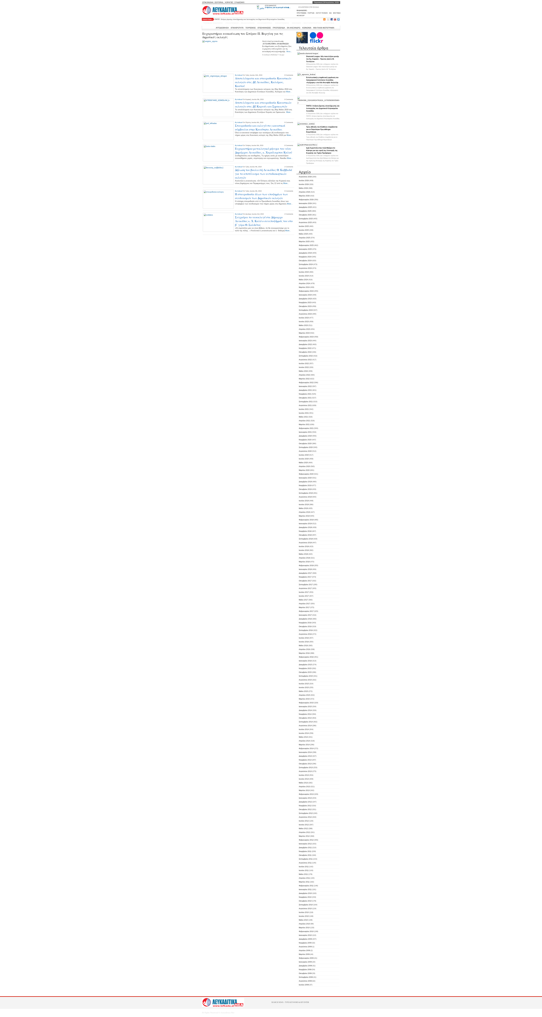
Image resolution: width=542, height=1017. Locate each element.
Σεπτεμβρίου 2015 (306, 676)
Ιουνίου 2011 (304, 870)
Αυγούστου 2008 (305, 981)
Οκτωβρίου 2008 (305, 973)
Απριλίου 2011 (304, 878)
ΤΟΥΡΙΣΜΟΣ (250, 27)
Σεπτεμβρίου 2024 (306, 264)
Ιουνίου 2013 (304, 779)
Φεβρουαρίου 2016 (306, 657)
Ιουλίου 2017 (304, 592)
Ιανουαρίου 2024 (305, 295)
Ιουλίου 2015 (304, 684)
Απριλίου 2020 (304, 466)
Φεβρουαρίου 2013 (306, 794)
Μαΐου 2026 (303, 188)
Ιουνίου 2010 (304, 916)
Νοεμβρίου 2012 (305, 806)
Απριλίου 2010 (304, 924)
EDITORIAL (219, 2)
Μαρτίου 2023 (304, 333)
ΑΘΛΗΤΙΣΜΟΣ (282, 23)
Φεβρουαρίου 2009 (306, 958)
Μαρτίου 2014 (304, 745)
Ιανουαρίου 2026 (305, 203)
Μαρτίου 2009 (304, 954)
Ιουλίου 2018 (304, 546)
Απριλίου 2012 (304, 832)
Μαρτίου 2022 (304, 379)
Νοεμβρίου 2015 (305, 668)
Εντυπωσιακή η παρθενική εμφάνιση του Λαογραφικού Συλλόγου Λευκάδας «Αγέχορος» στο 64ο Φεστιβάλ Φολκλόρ (322, 80)
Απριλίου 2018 (304, 558)
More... (289, 51)
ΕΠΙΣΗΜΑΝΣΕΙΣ (270, 5)
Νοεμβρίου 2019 (305, 485)
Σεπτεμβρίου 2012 (306, 813)
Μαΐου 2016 (303, 646)
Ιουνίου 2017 (304, 596)
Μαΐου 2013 (303, 783)
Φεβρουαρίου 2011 (306, 886)
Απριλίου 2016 (304, 649)
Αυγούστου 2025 (305, 222)
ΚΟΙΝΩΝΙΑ (306, 27)
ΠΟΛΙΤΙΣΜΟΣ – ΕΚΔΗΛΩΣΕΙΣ (240, 23)
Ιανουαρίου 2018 (305, 569)
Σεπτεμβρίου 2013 (306, 768)
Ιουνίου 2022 (304, 367)
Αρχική (211, 27)
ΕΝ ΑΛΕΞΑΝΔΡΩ (293, 27)
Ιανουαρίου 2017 (305, 615)
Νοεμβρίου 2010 (305, 897)
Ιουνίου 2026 (304, 184)
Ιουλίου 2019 (304, 501)
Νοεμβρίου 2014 (305, 714)
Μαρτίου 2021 (304, 424)
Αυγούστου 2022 (305, 360)
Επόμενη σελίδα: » (279, 238)
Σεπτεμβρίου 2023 (306, 310)
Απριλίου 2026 (304, 192)
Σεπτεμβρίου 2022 (306, 356)
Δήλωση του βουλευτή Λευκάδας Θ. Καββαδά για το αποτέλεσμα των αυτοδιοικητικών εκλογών (263, 173)
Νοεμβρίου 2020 (305, 440)
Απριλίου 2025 (304, 238)
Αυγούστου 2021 (305, 405)
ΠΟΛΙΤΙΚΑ (329, 23)
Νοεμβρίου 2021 (305, 394)
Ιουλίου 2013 (304, 775)
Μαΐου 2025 (303, 234)
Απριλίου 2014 (304, 741)
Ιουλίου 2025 (304, 226)
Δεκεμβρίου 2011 (305, 848)
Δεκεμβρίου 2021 (305, 390)
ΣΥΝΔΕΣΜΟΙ (239, 2)
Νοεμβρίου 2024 (305, 257)
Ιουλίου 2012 (304, 821)
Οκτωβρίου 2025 (305, 215)
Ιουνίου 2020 (304, 459)
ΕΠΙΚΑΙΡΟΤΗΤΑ (237, 27)
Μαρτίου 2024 (304, 287)
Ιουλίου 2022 (304, 364)
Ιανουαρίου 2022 (305, 386)
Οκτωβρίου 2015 (305, 672)
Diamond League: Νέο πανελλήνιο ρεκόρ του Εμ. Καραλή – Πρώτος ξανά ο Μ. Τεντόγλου (322, 59)
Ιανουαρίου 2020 (305, 478)
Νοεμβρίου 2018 (305, 531)
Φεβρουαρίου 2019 (306, 520)
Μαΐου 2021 (303, 417)
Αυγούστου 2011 (305, 863)
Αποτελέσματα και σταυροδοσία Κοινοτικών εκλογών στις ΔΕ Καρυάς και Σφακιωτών (263, 104)
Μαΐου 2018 (303, 554)
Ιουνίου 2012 (304, 825)
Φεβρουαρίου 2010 (306, 931)
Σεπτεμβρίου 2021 (306, 402)
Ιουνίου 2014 (304, 733)
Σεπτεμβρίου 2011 (306, 859)
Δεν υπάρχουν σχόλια (322, 66)
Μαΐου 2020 (303, 463)
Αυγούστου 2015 (305, 680)
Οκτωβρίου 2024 (305, 261)
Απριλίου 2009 (304, 950)
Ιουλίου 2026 (304, 181)
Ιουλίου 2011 (304, 867)
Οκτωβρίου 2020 (305, 444)
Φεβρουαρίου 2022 (306, 383)
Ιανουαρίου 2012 (305, 844)
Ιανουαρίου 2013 (305, 798)
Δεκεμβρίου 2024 (305, 253)
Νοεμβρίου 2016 (305, 623)
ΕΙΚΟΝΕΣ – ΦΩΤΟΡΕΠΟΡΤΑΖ (306, 23)
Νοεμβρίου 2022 (305, 348)
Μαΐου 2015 (303, 691)
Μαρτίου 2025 (304, 242)
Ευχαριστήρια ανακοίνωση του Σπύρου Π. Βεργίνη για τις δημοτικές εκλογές (242, 35)
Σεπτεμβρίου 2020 (306, 447)
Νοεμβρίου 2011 (305, 851)
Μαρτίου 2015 (304, 699)
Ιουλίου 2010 (304, 912)
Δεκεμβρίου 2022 (305, 344)
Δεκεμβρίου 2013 (305, 756)
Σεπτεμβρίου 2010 (306, 905)
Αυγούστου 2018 (305, 543)
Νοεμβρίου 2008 (305, 970)
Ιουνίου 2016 (304, 642)
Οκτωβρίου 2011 (305, 855)
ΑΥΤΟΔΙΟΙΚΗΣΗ (222, 27)
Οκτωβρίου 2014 (305, 718)
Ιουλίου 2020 (304, 455)
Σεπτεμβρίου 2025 (306, 219)
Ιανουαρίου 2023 (305, 341)
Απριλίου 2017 (304, 604)
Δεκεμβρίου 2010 (305, 893)
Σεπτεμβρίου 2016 (306, 630)
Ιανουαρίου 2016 (305, 661)
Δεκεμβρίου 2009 (305, 939)
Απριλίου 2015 (304, 695)
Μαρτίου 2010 (304, 928)
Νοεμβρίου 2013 (305, 760)
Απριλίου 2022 (304, 375)
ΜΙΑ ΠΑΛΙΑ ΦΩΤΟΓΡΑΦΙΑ (323, 27)
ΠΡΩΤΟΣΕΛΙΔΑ (279, 27)
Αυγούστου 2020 (305, 451)
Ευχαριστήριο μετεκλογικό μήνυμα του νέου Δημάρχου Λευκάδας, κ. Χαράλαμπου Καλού (263, 150)
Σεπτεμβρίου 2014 (306, 722)
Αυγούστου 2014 (305, 726)
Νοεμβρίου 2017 (305, 577)
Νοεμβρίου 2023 (305, 303)
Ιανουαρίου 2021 (305, 432)
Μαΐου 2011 (303, 874)
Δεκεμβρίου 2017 (305, 573)
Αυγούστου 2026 (305, 177)
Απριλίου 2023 (304, 329)
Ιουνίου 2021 (304, 413)
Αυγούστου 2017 (305, 588)
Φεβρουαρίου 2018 (306, 566)
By (236, 75)
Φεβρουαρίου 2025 (306, 245)
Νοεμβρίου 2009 (305, 943)
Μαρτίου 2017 (304, 607)
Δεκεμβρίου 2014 (305, 710)
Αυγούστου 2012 (305, 817)
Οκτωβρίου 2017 (305, 581)
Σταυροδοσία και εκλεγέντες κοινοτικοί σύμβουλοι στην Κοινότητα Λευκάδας (260, 127)
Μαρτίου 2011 (304, 882)
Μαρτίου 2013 (304, 790)
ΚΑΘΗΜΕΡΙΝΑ (264, 23)
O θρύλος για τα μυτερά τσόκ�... (277, 7)
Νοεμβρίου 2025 (305, 211)
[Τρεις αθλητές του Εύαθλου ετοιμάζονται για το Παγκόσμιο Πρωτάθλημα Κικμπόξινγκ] (306, 124)
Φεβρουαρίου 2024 (306, 291)
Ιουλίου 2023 (304, 318)
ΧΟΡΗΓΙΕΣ (229, 2)
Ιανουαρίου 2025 (305, 249)
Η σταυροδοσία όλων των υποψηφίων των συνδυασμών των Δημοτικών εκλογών (261, 196)
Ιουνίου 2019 (304, 505)
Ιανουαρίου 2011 (305, 890)
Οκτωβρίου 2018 (305, 535)
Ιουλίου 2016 (304, 638)
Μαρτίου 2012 (304, 836)
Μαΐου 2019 (303, 508)
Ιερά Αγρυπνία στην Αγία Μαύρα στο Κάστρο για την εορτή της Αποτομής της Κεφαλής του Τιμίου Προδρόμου (321, 150)
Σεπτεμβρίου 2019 (306, 493)
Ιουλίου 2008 (304, 985)
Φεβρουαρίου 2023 (306, 337)
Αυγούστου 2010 (305, 909)
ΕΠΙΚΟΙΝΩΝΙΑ (207, 2)
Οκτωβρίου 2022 (305, 352)
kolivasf (266, 55)
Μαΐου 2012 (303, 829)
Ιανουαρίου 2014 (305, 752)
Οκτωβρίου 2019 (305, 489)
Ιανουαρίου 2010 (305, 935)
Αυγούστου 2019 (305, 497)
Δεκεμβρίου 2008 (305, 966)
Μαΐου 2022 (303, 371)
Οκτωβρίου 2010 (305, 901)
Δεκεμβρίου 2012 (305, 802)
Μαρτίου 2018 (304, 562)
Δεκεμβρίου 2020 (305, 436)
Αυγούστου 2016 (305, 634)
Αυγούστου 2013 (305, 771)
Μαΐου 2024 (303, 280)
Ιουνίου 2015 (304, 687)
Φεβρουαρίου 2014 (306, 748)
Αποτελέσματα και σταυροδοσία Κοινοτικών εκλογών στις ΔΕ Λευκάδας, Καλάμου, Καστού (263, 82)
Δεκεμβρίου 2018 (305, 527)
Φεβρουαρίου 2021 (306, 428)
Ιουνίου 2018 (304, 550)
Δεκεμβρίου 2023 (305, 299)
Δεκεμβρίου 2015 (305, 665)
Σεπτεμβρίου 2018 (306, 539)
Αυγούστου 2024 (305, 268)
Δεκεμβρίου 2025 (305, 207)
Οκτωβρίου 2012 (305, 809)
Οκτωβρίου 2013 (305, 764)
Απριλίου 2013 (304, 787)
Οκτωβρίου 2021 (305, 398)
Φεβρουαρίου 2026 (306, 200)
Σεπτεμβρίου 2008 (306, 977)
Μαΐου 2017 (303, 600)
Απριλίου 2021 (304, 421)
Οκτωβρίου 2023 (305, 306)
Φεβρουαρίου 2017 (306, 611)
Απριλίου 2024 (304, 283)
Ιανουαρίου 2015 (305, 707)
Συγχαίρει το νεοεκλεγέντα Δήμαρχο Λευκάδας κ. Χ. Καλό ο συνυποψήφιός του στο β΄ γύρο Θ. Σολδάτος (264, 221)
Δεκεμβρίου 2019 (305, 482)
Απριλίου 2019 (304, 512)
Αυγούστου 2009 (305, 947)
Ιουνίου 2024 (304, 276)
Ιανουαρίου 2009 (305, 962)
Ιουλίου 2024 (304, 272)
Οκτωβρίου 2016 (305, 627)
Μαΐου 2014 (303, 737)
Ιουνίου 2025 (304, 230)
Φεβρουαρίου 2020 (306, 474)
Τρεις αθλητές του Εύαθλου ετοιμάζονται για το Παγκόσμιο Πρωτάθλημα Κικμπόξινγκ (247, 19)
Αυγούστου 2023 (305, 314)
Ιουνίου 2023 (304, 322)
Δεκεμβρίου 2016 (305, 619)
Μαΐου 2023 (303, 325)
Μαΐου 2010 (303, 920)
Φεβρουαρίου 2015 (306, 703)
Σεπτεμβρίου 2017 (306, 585)
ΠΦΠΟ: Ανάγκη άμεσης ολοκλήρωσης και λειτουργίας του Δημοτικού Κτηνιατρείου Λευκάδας (322, 108)
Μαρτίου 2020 (304, 470)
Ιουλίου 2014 (304, 729)
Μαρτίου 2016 (304, 653)
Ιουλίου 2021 (304, 409)
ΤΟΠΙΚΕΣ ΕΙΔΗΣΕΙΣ (213, 23)
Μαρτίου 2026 (304, 196)
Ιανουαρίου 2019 (305, 524)
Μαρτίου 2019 (304, 516)
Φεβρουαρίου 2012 (306, 840)
